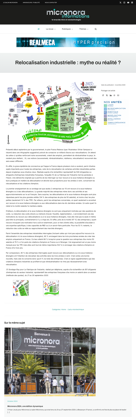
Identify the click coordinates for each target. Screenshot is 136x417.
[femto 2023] (115, 100)
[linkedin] (132, 2)
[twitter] (120, 2)
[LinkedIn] (111, 95)
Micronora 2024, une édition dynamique (25, 406)
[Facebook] (103, 95)
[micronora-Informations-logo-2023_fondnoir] (68, 10)
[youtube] (128, 2)
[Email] (118, 95)
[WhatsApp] (114, 95)
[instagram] (124, 2)
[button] (96, 29)
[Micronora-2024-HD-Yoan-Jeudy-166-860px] (50, 328)
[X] (107, 95)
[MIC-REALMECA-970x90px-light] (68, 38)
